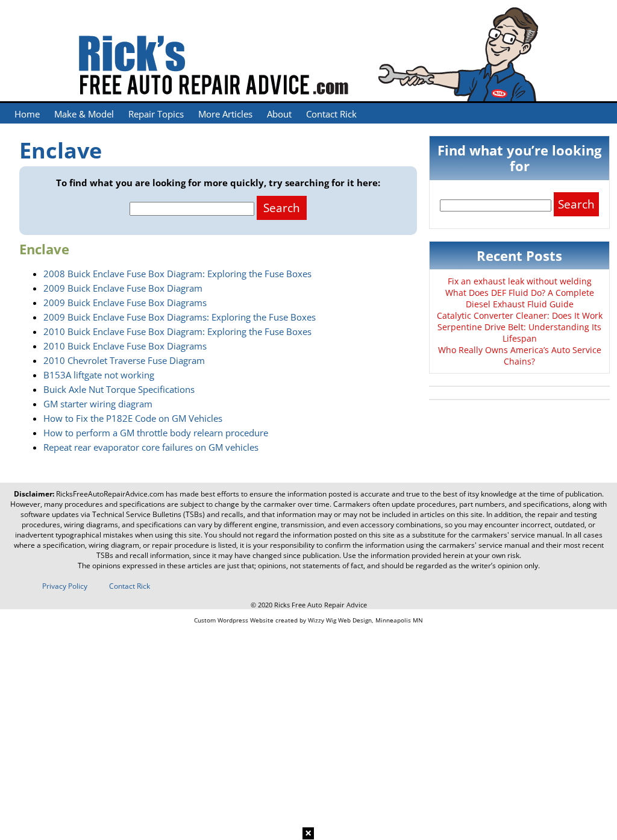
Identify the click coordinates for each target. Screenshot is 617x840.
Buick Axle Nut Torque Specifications (119, 389)
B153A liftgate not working (98, 375)
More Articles (225, 114)
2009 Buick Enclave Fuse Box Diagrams (125, 302)
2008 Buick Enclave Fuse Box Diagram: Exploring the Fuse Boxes (177, 274)
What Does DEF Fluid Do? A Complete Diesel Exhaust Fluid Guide (519, 298)
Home (27, 114)
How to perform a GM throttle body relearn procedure (155, 433)
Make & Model (84, 114)
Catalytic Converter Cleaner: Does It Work (520, 315)
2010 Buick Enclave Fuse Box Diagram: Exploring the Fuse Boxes (177, 331)
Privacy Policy (64, 586)
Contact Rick (331, 114)
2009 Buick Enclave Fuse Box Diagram (122, 288)
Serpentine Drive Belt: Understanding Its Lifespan (519, 332)
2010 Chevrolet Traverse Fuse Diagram (124, 360)
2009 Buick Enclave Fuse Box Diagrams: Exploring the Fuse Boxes (179, 317)
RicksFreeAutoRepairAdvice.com (110, 494)
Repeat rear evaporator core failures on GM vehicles (150, 447)
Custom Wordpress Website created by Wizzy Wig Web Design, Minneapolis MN (308, 620)
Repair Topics (156, 114)
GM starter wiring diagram (97, 404)
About (279, 114)
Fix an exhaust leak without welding (520, 281)
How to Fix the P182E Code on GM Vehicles (132, 418)
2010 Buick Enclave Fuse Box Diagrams (125, 346)
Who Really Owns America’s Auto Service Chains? (519, 355)
